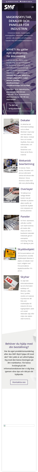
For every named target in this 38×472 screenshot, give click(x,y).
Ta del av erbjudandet (15, 107)
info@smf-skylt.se (9, 399)
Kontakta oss (19, 382)
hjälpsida (19, 374)
